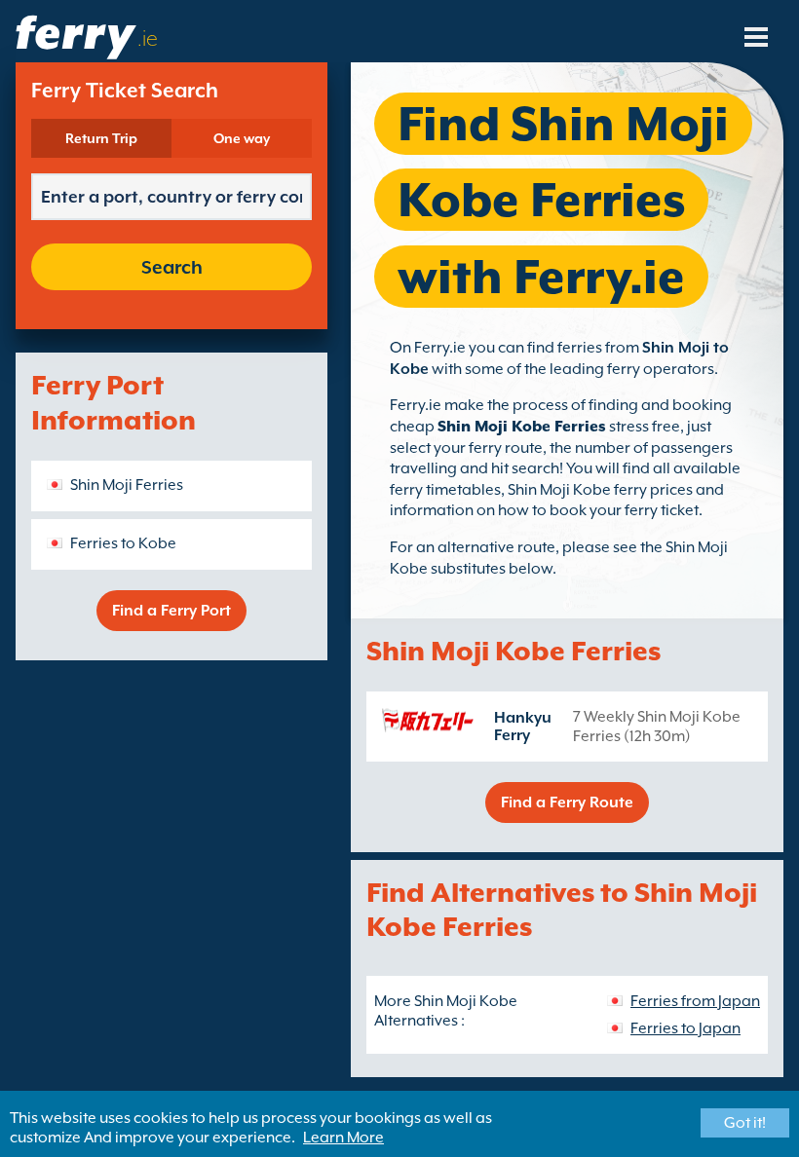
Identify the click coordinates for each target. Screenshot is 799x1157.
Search (172, 267)
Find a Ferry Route (567, 802)
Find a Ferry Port (171, 610)
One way (241, 138)
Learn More (343, 1137)
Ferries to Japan (685, 1028)
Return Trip (101, 138)
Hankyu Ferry (523, 726)
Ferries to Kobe (123, 543)
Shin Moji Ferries (126, 485)
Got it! (745, 1123)
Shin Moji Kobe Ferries (522, 426)
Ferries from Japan (695, 1001)
